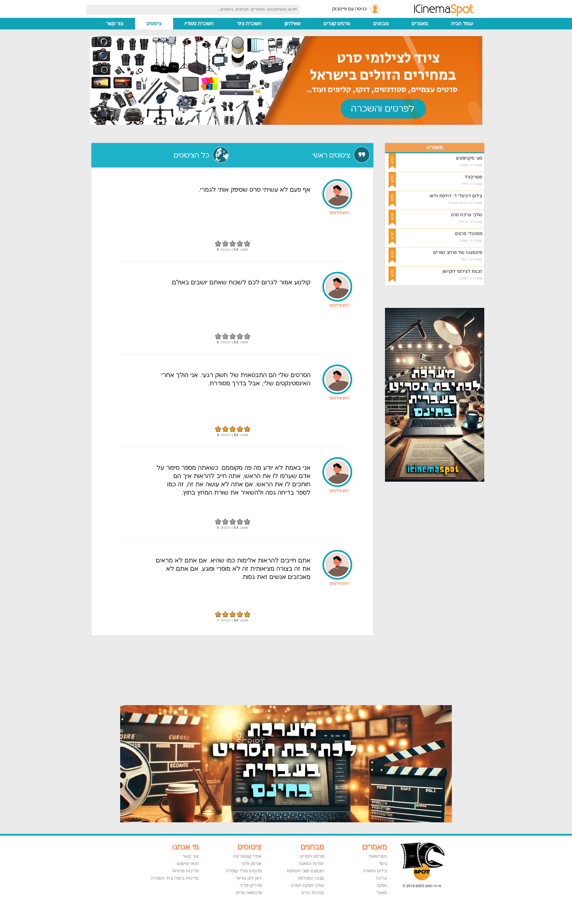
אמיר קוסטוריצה (247, 856)
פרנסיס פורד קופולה (244, 871)
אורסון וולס (252, 863)
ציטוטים (154, 23)
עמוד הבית (462, 23)
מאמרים (420, 23)
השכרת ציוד (249, 23)
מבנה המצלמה (311, 878)
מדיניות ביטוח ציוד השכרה (175, 878)
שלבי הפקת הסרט (307, 885)
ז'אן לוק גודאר (249, 878)
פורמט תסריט (312, 856)
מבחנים (381, 23)
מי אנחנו (185, 847)
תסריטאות (378, 856)
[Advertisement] (443, 592)
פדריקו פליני (251, 885)
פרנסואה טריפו (249, 892)
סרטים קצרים (337, 23)
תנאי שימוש (188, 863)
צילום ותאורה (375, 871)
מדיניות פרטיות (185, 871)
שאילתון (293, 23)
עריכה (381, 878)
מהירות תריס (312, 892)
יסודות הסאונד (311, 863)
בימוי (383, 863)
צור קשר (114, 23)
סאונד (381, 892)
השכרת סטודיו (199, 23)
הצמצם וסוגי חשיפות (305, 871)
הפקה (382, 885)
